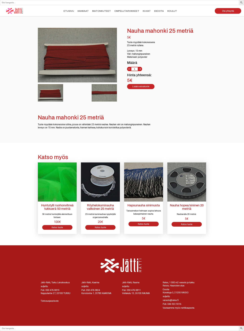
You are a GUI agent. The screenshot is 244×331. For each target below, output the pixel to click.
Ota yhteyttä (228, 11)
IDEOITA (159, 11)
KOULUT (172, 11)
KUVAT (147, 11)
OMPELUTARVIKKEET (126, 11)
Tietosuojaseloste (50, 301)
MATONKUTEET (101, 11)
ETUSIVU (69, 11)
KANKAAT (83, 11)
